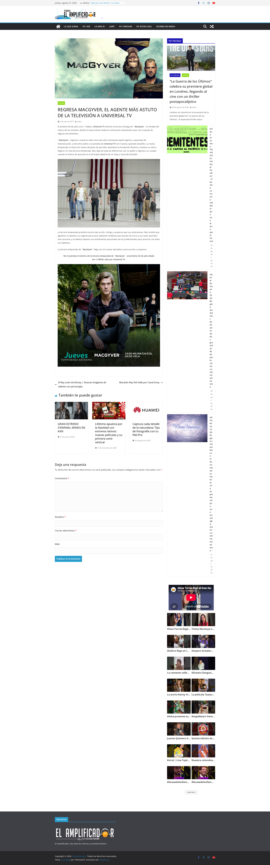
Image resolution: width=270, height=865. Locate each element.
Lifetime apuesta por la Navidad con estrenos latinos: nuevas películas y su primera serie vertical (108, 433)
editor (79, 121)
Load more (191, 792)
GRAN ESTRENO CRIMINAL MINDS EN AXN (71, 427)
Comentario (62, 478)
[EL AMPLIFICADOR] (85, 826)
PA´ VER (86, 26)
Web (57, 544)
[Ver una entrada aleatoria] (211, 26)
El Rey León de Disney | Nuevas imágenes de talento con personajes (82, 384)
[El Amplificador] (58, 26)
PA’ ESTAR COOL (144, 26)
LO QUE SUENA (71, 26)
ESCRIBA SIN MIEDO (165, 26)
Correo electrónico (66, 530)
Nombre (60, 516)
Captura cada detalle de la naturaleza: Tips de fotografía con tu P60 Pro (146, 429)
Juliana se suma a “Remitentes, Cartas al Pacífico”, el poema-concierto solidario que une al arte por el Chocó (211, 184)
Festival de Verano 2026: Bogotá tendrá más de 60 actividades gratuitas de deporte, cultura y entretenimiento (211, 330)
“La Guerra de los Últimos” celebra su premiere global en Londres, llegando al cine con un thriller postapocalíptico (191, 91)
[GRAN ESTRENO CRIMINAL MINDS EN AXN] (71, 403)
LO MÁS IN (99, 26)
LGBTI (112, 26)
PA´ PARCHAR (125, 26)
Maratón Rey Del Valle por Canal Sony (139, 382)
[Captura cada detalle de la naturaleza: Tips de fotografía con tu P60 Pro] (146, 403)
